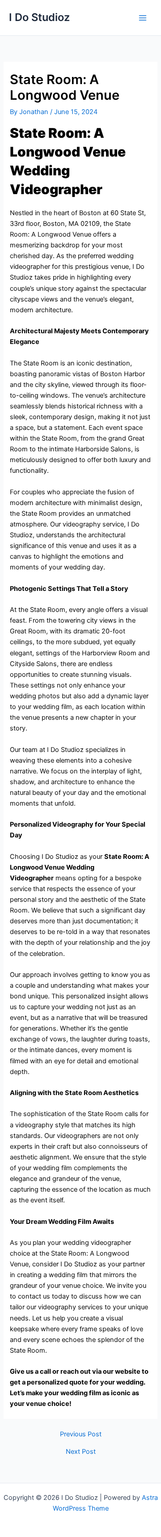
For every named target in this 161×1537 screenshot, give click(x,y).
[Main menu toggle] (142, 17)
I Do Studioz (39, 17)
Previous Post (81, 1434)
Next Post (81, 1451)
